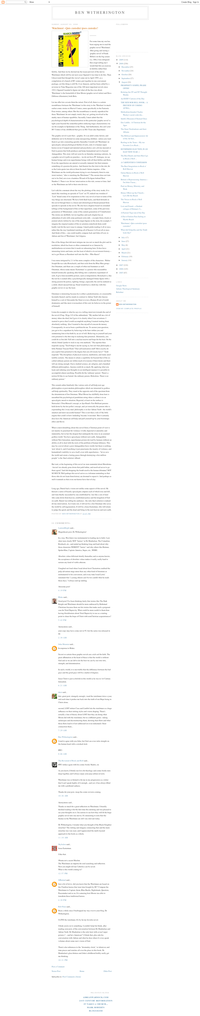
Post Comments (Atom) (72, 976)
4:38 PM (62, 900)
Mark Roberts (96, 1007)
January (125, 260)
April (124, 248)
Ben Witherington (100, 12)
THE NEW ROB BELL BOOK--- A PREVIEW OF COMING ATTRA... (134, 105)
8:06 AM (62, 754)
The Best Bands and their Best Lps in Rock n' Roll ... (134, 157)
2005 (121, 272)
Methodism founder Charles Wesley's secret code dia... (132, 113)
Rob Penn (62, 906)
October (125, 74)
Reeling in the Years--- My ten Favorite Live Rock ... (133, 144)
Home (82, 971)
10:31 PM (63, 960)
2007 (121, 265)
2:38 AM (62, 637)
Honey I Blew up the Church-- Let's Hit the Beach (133, 194)
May (124, 245)
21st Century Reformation (95, 1000)
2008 (121, 63)
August (125, 82)
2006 (121, 269)
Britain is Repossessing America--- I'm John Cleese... (134, 181)
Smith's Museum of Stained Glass (134, 118)
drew (60, 692)
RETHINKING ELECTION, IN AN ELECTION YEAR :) (134, 150)
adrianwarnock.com (95, 997)
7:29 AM (62, 730)
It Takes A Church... (96, 1004)
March (124, 252)
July (123, 237)
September (126, 78)
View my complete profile (129, 308)
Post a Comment (58, 966)
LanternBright (64, 528)
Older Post (108, 971)
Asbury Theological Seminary (128, 288)
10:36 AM (63, 795)
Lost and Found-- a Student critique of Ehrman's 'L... (131, 207)
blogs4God (96, 1010)
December (126, 67)
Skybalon (62, 844)
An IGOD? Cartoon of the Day (133, 98)
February (125, 256)
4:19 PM (62, 590)
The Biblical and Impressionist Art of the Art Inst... (134, 137)
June (124, 241)
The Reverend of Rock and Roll (70, 760)
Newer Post (56, 971)
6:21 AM (62, 685)
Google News (121, 285)
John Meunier (63, 644)
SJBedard (62, 880)
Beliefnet (119, 292)
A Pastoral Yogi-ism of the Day (133, 212)
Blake (60, 597)
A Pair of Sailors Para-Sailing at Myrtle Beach (133, 218)
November (126, 70)
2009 (121, 59)
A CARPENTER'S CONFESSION (134, 162)
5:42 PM (62, 620)
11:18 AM (63, 837)
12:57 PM (63, 873)
